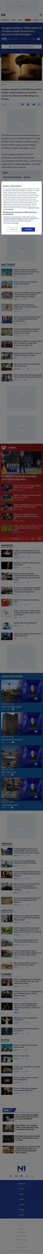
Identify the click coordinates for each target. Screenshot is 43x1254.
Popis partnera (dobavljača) (11, 223)
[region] (21, 208)
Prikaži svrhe (14, 229)
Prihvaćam (28, 229)
